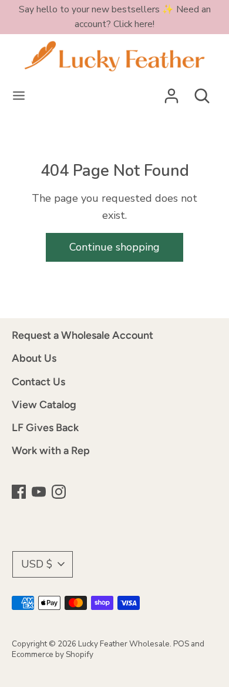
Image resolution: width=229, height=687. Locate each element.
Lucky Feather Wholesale (124, 643)
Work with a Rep (51, 450)
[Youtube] (40, 493)
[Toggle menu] (19, 96)
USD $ (36, 564)
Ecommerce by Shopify (52, 654)
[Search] (202, 92)
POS (181, 643)
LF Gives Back (45, 427)
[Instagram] (60, 493)
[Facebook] (20, 493)
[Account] (171, 92)
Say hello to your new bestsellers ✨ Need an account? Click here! (115, 17)
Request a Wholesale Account (82, 335)
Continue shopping (114, 247)
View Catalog (44, 404)
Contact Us (38, 381)
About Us (34, 358)
